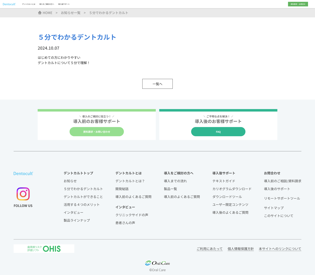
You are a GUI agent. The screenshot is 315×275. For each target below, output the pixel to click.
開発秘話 (122, 188)
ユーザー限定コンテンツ (230, 204)
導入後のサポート (277, 188)
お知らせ (70, 180)
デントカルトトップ (78, 173)
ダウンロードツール (227, 196)
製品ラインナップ (77, 220)
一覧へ (157, 83)
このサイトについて (278, 215)
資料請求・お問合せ (298, 4)
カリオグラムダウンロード (232, 188)
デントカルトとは (28, 4)
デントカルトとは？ (130, 180)
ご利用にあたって (210, 248)
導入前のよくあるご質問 (133, 196)
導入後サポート (64, 4)
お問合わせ (272, 173)
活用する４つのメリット (82, 204)
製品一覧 (170, 188)
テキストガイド (223, 180)
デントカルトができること (83, 196)
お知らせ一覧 (70, 12)
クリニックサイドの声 (131, 214)
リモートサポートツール (282, 198)
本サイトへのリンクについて (280, 248)
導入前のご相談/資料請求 (282, 180)
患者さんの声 (125, 222)
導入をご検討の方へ (46, 4)
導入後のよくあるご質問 (230, 212)
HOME (47, 12)
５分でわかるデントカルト (83, 188)
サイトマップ (274, 207)
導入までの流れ (175, 180)
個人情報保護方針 (241, 248)
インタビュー (73, 212)
